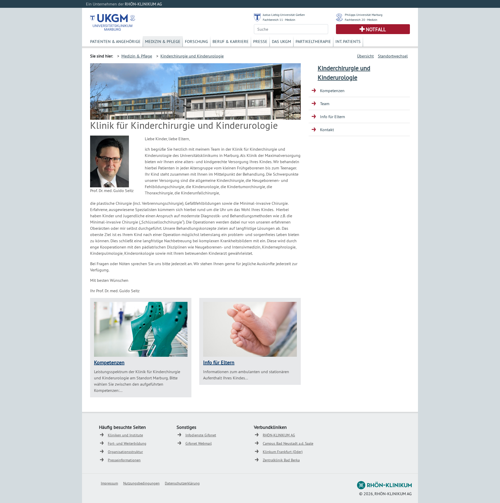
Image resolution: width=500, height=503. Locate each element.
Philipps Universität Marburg (363, 15)
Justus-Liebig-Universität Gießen (284, 15)
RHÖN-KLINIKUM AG (279, 435)
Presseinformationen (124, 460)
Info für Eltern (218, 362)
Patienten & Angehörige (115, 41)
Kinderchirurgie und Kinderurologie (192, 56)
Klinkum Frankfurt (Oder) (283, 451)
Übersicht (365, 56)
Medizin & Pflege (162, 41)
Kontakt (327, 129)
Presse (260, 41)
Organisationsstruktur (125, 451)
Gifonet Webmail (198, 443)
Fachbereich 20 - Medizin (361, 20)
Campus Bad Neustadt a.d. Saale (288, 443)
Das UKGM (281, 41)
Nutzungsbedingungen (141, 483)
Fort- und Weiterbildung (127, 443)
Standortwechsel (393, 56)
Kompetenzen (109, 362)
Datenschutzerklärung (182, 483)
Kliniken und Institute (125, 435)
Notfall (376, 29)
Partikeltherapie (313, 41)
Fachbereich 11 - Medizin (279, 20)
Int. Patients (348, 41)
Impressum (109, 483)
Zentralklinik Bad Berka (281, 460)
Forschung (196, 41)
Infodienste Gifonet (200, 435)
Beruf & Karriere (231, 41)
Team (324, 103)
